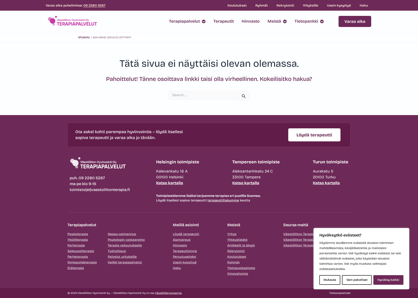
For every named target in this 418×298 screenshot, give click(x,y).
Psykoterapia (77, 234)
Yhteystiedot (237, 240)
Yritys (231, 234)
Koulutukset (237, 5)
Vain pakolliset (356, 280)
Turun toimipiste (330, 161)
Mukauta (330, 280)
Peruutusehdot (184, 257)
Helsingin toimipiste (177, 161)
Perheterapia (77, 257)
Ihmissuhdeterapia (82, 262)
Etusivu (84, 37)
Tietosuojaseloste (241, 268)
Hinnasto (180, 245)
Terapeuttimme (185, 251)
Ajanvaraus (181, 240)
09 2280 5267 (94, 5)
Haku (364, 5)
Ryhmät (261, 5)
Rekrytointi (285, 5)
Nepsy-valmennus (122, 234)
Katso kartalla (169, 183)
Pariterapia (76, 245)
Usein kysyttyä (339, 5)
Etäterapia (75, 268)
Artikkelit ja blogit (241, 245)
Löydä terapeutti (186, 234)
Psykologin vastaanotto (126, 240)
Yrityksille (310, 5)
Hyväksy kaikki (388, 280)
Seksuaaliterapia (80, 251)
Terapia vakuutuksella (125, 245)
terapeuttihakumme (223, 200)
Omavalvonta (237, 274)
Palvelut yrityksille (122, 257)
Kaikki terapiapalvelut (125, 262)
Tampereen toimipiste (256, 161)
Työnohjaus (117, 251)
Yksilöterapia (77, 240)
